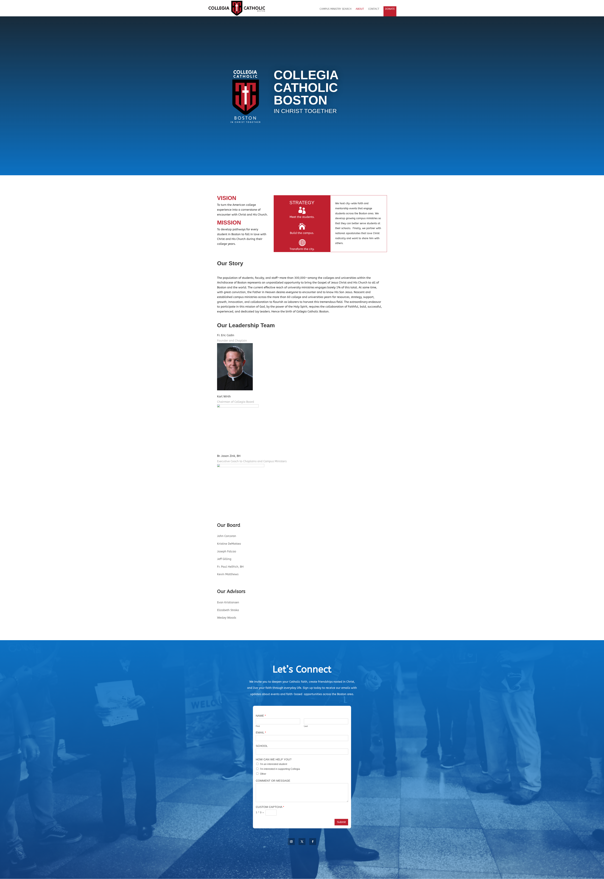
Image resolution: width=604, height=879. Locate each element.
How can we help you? (273, 759)
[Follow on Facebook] (312, 841)
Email (261, 732)
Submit (341, 822)
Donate (390, 8)
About (360, 9)
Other (263, 773)
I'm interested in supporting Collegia (280, 769)
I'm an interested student (273, 764)
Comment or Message (273, 780)
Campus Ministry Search (335, 9)
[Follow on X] (302, 841)
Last (306, 726)
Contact (373, 9)
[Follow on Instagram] (291, 841)
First (258, 726)
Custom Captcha (270, 807)
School (262, 745)
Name (261, 715)
